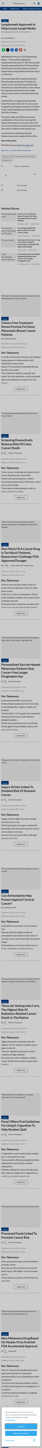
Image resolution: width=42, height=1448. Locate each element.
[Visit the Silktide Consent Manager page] (34, 1440)
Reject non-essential (21, 1433)
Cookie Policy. (10, 1420)
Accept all (21, 1426)
